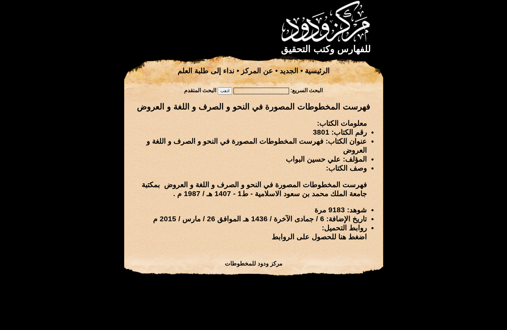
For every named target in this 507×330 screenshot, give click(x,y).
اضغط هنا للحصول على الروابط (319, 237)
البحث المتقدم (200, 90)
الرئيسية (317, 71)
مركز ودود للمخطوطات (253, 263)
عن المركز (257, 71)
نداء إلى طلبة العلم (206, 71)
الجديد (289, 71)
